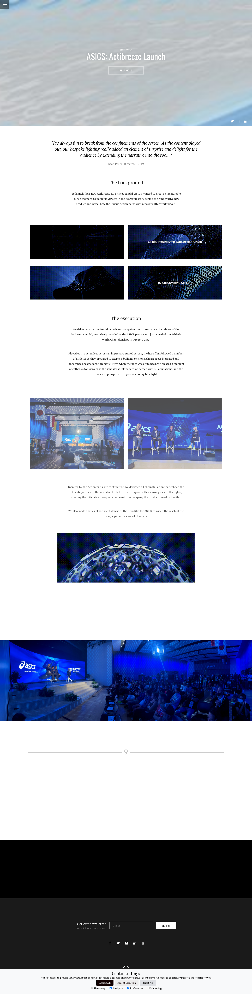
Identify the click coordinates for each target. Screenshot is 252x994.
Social (106, 806)
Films (87, 781)
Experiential (94, 775)
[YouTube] (143, 940)
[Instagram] (126, 940)
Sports (87, 820)
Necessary (99, 988)
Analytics (118, 988)
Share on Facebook (239, 121)
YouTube (88, 810)
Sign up (166, 925)
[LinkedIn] (134, 940)
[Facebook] (110, 940)
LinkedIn (245, 121)
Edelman (186, 777)
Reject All (147, 982)
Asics (86, 793)
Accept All (105, 982)
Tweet (232, 121)
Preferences (136, 988)
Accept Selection (126, 982)
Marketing (156, 988)
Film (154, 806)
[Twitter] (118, 940)
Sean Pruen (126, 49)
